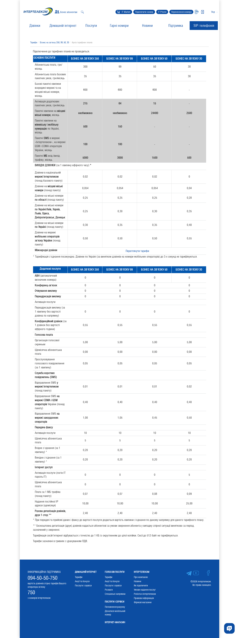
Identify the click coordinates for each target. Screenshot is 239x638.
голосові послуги (114, 571)
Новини (147, 25)
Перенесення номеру (181, 12)
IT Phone (162, 12)
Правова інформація (144, 598)
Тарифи (33, 42)
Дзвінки (34, 25)
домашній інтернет (86, 571)
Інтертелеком (141, 571)
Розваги (109, 589)
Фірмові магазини (143, 602)
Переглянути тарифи (137, 251)
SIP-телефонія (204, 25)
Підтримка (175, 25)
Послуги (91, 25)
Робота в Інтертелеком (145, 593)
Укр (213, 11)
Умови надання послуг (145, 589)
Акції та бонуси (82, 581)
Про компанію (141, 577)
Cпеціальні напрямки (115, 593)
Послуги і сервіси (83, 585)
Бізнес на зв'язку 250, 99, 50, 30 (54, 42)
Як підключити (141, 585)
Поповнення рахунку (115, 606)
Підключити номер (144, 12)
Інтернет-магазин (115, 622)
